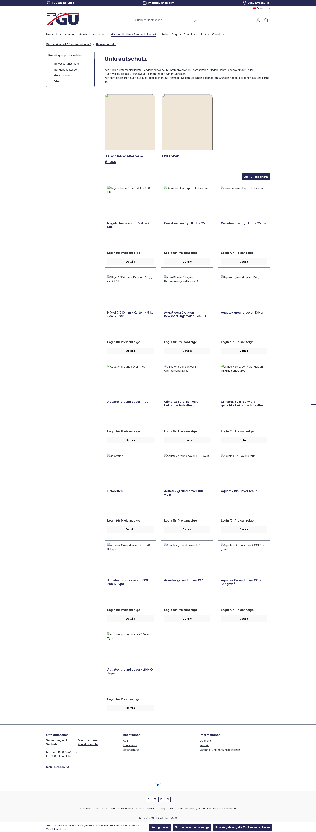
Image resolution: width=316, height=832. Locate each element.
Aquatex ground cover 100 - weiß (184, 492)
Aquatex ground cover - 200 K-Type (130, 671)
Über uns (205, 740)
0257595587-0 (57, 767)
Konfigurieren (160, 827)
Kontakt (204, 745)
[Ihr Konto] (258, 20)
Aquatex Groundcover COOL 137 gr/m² (241, 582)
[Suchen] (195, 20)
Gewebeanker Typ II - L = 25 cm (187, 223)
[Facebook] (313, 407)
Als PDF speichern (256, 176)
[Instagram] (313, 413)
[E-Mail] (313, 419)
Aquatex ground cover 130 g (242, 312)
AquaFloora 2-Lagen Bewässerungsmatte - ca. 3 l (185, 314)
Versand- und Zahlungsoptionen (220, 749)
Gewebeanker (63, 75)
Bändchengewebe (65, 69)
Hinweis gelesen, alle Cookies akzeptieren (242, 827)
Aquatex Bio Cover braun (239, 491)
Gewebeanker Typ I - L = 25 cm (243, 223)
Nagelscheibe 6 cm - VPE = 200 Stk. (130, 225)
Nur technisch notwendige (192, 827)
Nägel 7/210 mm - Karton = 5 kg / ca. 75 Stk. (130, 314)
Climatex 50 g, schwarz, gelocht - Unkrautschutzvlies (242, 403)
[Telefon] (313, 425)
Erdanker (170, 156)
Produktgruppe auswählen (65, 55)
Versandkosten (147, 808)
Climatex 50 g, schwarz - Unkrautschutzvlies (182, 403)
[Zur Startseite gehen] (62, 19)
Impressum (130, 745)
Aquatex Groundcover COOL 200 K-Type (128, 582)
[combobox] (163, 20)
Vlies (57, 81)
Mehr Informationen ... (57, 829)
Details (130, 261)
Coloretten (115, 491)
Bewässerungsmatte (66, 63)
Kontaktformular (88, 744)
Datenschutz (131, 749)
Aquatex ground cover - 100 (127, 401)
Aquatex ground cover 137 (183, 580)
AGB (126, 740)
